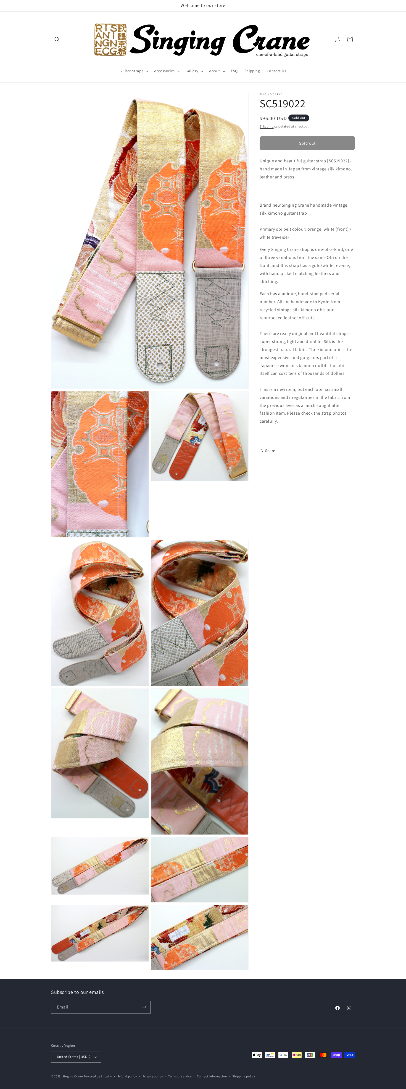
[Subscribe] (144, 1007)
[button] (57, 39)
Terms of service (179, 1076)
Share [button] (270, 450)
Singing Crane (72, 1076)
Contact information (212, 1076)
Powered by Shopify (97, 1076)
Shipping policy (243, 1076)
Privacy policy (153, 1076)
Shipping (267, 126)
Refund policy (127, 1076)
